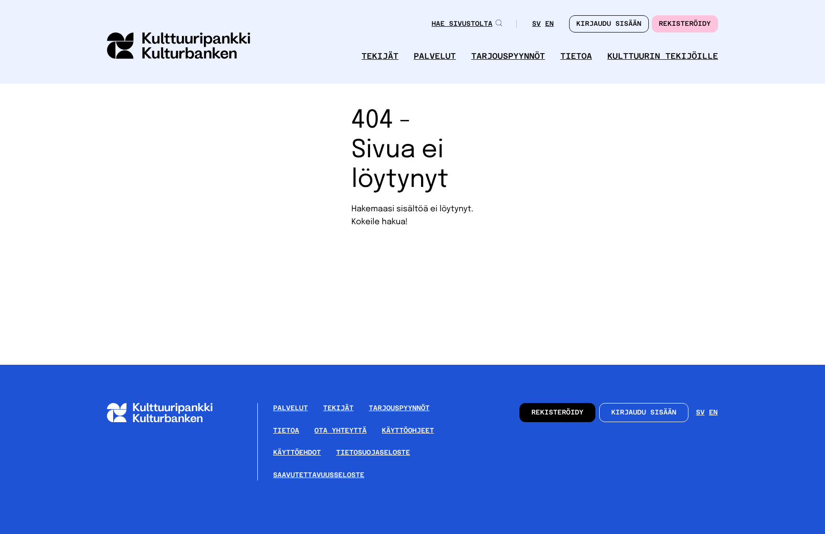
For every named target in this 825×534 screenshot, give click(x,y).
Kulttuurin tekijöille (662, 56)
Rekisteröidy (685, 24)
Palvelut (435, 56)
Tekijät (379, 56)
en (549, 24)
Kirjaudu (609, 24)
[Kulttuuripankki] (167, 420)
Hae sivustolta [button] (462, 24)
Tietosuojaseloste (373, 453)
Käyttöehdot (297, 453)
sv (536, 24)
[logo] (178, 47)
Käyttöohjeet (408, 431)
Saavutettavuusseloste (318, 475)
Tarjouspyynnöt (508, 56)
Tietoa (576, 56)
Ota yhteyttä (341, 431)
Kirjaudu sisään (644, 412)
